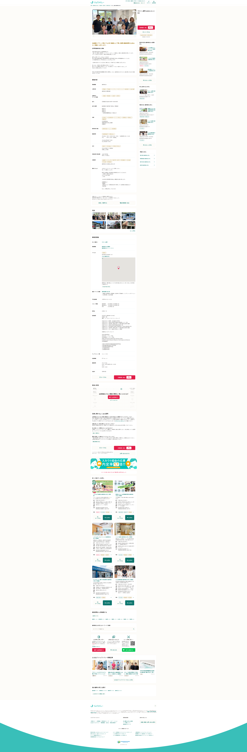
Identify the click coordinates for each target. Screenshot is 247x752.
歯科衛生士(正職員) (106, 246)
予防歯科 (108, 89)
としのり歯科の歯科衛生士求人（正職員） (124, 537)
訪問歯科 (104, 89)
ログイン (149, 2)
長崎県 (126, 619)
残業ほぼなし (112, 134)
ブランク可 (109, 160)
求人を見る (107, 517)
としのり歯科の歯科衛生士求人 (151, 121)
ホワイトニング (121, 89)
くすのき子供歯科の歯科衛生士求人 (151, 59)
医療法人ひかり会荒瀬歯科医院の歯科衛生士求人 (151, 110)
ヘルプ (111, 721)
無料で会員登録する (114, 397)
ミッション (116, 721)
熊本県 (95, 615)
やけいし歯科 (105, 242)
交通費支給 (124, 117)
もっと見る (132, 231)
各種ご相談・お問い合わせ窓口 (148, 722)
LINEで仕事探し (127, 0)
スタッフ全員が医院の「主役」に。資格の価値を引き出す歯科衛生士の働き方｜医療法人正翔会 (131, 673)
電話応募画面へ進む (124, 203)
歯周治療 (126, 89)
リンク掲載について (126, 722)
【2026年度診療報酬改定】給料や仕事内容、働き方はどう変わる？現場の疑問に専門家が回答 (147, 671)
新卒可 (118, 160)
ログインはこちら (113, 400)
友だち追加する (129, 650)
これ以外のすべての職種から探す (99, 693)
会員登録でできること (96, 646)
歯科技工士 (118, 690)
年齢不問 (114, 160)
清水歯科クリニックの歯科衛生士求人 (151, 71)
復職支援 (104, 119)
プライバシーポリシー (120, 421)
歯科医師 (95, 690)
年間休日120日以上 (116, 146)
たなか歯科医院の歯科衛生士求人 (151, 133)
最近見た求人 (137, 3)
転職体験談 (103, 722)
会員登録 (154, 2)
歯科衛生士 (103, 690)
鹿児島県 (101, 619)
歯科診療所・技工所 (106, 291)
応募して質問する (103, 203)
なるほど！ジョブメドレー (95, 722)
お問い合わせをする (124, 453)
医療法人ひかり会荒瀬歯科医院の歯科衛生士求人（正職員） (124, 495)
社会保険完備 (110, 117)
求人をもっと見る (147, 80)
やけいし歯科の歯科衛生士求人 (151, 91)
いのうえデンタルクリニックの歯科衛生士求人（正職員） (102, 537)
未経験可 (104, 160)
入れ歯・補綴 (132, 89)
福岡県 (95, 619)
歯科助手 (111, 690)
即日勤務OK (123, 160)
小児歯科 (113, 95)
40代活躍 (128, 160)
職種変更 (132, 0)
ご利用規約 (98, 721)
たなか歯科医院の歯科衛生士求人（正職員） (124, 579)
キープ (143, 3)
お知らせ (107, 722)
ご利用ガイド (136, 0)
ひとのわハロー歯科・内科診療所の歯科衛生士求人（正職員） (102, 580)
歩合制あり (105, 117)
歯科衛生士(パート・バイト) (108, 248)
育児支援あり (109, 146)
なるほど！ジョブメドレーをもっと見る (123, 680)
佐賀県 (108, 619)
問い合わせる (114, 650)
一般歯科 (104, 95)
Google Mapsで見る (106, 286)
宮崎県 (132, 619)
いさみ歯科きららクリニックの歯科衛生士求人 (151, 49)
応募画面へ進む (146, 27)
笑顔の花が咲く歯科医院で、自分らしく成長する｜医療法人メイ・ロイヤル (115, 673)
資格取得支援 (105, 128)
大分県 (120, 619)
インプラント (114, 89)
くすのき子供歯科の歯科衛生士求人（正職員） (102, 495)
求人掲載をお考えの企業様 (128, 721)
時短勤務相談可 (105, 134)
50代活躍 (104, 161)
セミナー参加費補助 (112, 128)
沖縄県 (114, 619)
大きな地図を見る (105, 256)
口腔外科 (118, 95)
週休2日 (104, 146)
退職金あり (130, 117)
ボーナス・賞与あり (117, 117)
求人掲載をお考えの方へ (141, 0)
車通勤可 (104, 252)
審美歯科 (108, 95)
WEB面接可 (109, 161)
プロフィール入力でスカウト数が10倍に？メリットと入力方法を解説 (99, 673)
